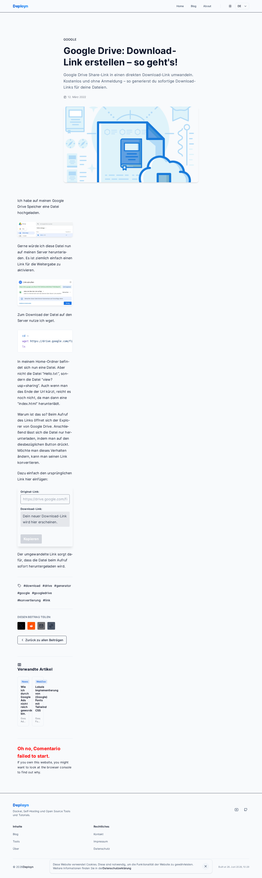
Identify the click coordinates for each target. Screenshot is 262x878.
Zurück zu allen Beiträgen (44, 640)
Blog (194, 6)
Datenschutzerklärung (117, 868)
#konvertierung (29, 600)
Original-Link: (30, 491)
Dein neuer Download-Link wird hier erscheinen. (45, 519)
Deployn (20, 6)
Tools (16, 841)
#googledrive (42, 593)
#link (46, 600)
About (207, 6)
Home (180, 6)
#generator (62, 586)
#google (23, 593)
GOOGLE (70, 39)
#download (32, 586)
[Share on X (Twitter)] (21, 626)
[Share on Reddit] (31, 626)
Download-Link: (31, 508)
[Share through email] (41, 626)
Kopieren (31, 539)
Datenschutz (102, 848)
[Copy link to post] (51, 626)
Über (16, 848)
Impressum (101, 841)
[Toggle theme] (230, 6)
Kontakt (98, 834)
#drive (47, 586)
